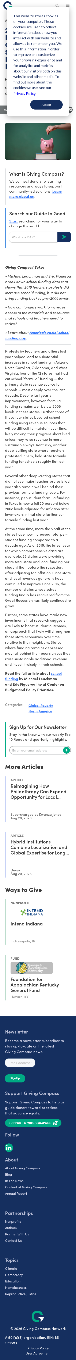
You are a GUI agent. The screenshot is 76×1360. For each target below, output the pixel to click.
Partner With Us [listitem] (17, 1234)
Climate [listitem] (11, 1268)
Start (13, 221)
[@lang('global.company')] (8, 5)
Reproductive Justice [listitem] (20, 1294)
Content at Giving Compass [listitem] (26, 1187)
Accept (46, 104)
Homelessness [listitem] (16, 1287)
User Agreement (38, 1353)
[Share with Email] (69, 110)
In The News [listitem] (14, 1180)
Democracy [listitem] (14, 1274)
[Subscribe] (66, 750)
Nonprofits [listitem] (13, 1221)
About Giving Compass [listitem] (22, 1168)
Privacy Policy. (24, 93)
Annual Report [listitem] (16, 1193)
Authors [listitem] (11, 1227)
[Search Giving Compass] (57, 6)
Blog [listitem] (8, 1174)
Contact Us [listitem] (13, 1240)
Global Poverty (40, 705)
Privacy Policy (38, 1348)
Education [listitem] (12, 1281)
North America (40, 711)
